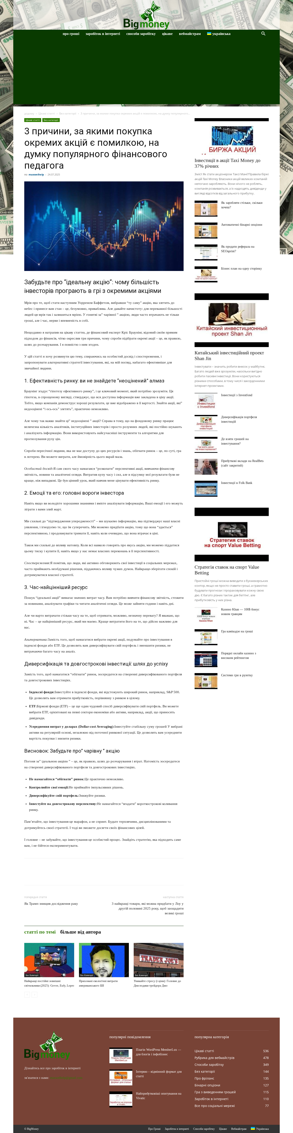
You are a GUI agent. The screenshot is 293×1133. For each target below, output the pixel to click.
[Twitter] (39, 875)
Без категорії (67, 113)
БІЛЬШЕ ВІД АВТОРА (80, 932)
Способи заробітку (141, 34)
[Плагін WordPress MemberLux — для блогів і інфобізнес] (120, 1056)
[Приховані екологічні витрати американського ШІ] (104, 960)
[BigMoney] (146, 14)
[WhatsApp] (60, 875)
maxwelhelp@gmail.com (66, 1078)
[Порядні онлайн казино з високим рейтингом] (206, 659)
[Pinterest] (49, 875)
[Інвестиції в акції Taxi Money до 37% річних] (232, 136)
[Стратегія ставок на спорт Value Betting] (232, 534)
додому (29, 113)
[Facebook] (28, 875)
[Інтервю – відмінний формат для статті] (120, 1077)
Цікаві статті (46, 113)
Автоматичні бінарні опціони (241, 224)
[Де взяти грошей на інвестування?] (206, 445)
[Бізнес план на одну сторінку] (206, 274)
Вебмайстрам (190, 34)
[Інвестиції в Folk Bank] (206, 489)
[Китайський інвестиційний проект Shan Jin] (232, 320)
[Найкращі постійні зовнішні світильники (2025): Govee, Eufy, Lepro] (49, 960)
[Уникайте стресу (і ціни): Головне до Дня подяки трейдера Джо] (159, 960)
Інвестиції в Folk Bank (236, 483)
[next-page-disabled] (34, 995)
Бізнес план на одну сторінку (241, 268)
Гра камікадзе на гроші (237, 631)
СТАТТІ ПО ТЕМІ (40, 932)
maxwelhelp (36, 174)
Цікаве (167, 34)
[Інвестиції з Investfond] (206, 401)
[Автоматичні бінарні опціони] (206, 231)
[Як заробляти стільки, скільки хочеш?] (206, 209)
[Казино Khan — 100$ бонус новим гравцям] (206, 615)
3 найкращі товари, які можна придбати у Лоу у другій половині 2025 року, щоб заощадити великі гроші (148, 908)
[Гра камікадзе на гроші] (206, 637)
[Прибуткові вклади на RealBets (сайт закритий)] (206, 467)
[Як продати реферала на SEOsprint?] (206, 252)
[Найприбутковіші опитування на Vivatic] (120, 1099)
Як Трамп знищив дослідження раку (51, 903)
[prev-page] (27, 995)
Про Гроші (71, 34)
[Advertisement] (146, 72)
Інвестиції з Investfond (236, 395)
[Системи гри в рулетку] (206, 681)
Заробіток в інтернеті (103, 34)
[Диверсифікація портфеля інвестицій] (206, 423)
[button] (263, 34)
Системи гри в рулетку (237, 675)
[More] (71, 875)
